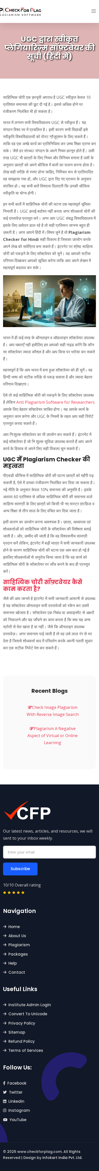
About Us (17, 935)
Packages (18, 954)
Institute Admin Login (29, 1004)
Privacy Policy (21, 1023)
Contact (16, 972)
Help (12, 963)
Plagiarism (19, 944)
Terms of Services (25, 1050)
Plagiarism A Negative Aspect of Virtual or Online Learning (52, 735)
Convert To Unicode (27, 1014)
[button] (93, 11)
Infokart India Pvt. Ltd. (62, 1157)
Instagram (19, 1110)
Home (14, 926)
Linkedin (16, 1101)
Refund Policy (21, 1041)
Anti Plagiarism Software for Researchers (55, 402)
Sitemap (16, 1032)
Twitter (16, 1092)
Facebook (16, 1083)
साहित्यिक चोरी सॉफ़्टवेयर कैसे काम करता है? (42, 585)
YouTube (17, 1119)
